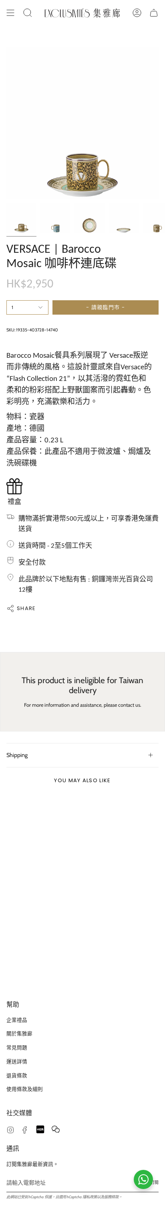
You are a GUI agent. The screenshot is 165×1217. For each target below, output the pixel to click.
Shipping (17, 755)
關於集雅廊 (19, 1034)
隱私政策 (89, 1197)
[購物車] (153, 13)
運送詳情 (16, 1061)
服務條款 (111, 1197)
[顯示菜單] (10, 13)
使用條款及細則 (24, 1089)
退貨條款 (16, 1075)
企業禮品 (16, 1020)
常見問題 (16, 1048)
